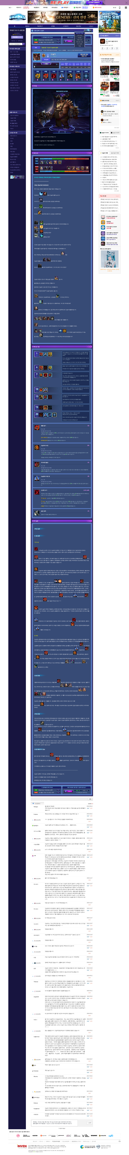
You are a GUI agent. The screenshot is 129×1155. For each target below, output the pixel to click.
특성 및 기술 (79, 41)
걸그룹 (12, 143)
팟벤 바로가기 (13, 135)
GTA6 (11, 172)
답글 (88, 808)
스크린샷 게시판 (14, 77)
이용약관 (48, 1141)
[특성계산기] (40, 26)
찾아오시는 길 (86, 1141)
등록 (89, 1122)
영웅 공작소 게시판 (15, 87)
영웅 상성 (79, 39)
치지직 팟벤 (13, 59)
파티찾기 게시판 (14, 85)
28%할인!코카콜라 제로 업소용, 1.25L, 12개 (110, 202)
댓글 (80, 46)
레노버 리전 (13, 159)
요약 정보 (79, 35)
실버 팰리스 (13, 162)
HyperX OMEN (13, 156)
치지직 (12, 138)
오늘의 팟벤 (13, 120)
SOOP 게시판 (13, 62)
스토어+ (117, 54)
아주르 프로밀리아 (14, 167)
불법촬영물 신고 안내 (76, 1141)
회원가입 (13, 40)
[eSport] (91, 26)
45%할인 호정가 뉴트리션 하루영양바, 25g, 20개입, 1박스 (110, 205)
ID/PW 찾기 (20, 40)
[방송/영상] (78, 26)
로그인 (114, 7)
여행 (11, 146)
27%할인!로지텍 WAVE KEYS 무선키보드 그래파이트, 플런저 (110, 208)
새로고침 (116, 127)
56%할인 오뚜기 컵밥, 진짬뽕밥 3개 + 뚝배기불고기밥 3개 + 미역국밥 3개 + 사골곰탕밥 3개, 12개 (110, 211)
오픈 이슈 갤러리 (14, 115)
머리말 (79, 37)
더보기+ (117, 35)
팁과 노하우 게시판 (15, 57)
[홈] (14, 26)
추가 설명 (79, 44)
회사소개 (35, 1141)
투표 (58, 40)
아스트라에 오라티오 (15, 170)
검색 (23, 44)
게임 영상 (12, 151)
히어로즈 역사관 (14, 82)
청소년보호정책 (65, 1141)
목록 (90, 799)
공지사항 (94, 1141)
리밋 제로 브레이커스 (15, 164)
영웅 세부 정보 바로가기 (84, 55)
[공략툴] (53, 26)
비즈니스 (41, 1141)
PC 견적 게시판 (14, 126)
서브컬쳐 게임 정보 (15, 154)
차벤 (11, 141)
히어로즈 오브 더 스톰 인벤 (17, 30)
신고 (91, 808)
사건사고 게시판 (14, 90)
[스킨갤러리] (65, 26)
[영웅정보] (27, 26)
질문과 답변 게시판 (15, 72)
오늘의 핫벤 (13, 118)
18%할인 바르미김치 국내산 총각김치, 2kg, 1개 (110, 199)
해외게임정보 (13, 148)
